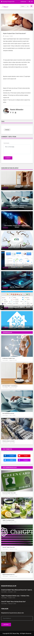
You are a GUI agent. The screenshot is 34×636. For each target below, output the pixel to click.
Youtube (26, 455)
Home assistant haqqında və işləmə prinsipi (17, 327)
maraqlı (7, 129)
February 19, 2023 (13, 549)
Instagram (25, 460)
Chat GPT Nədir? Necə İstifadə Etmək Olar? (13, 601)
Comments (6, 143)
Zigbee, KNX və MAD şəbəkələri (17, 247)
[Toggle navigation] (31, 6)
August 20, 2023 (13, 387)
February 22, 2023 (13, 576)
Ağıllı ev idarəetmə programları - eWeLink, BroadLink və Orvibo (17, 266)
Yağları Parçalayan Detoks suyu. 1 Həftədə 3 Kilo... (15, 595)
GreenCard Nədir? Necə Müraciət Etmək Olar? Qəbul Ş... (17, 590)
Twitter (11, 460)
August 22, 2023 (13, 360)
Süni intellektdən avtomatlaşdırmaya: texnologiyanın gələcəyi (17, 206)
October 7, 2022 (9, 36)
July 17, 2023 (12, 415)
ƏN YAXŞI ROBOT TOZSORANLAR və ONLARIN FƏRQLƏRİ (17, 186)
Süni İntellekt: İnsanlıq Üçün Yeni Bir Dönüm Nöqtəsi (17, 226)
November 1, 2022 (13, 494)
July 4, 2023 (12, 442)
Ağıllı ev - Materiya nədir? (17, 287)
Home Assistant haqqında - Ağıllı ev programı (17, 307)
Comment (8, 157)
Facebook (11, 455)
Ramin (6, 442)
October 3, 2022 (12, 522)
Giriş (32, 1)
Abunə (6, 624)
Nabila (6, 360)
